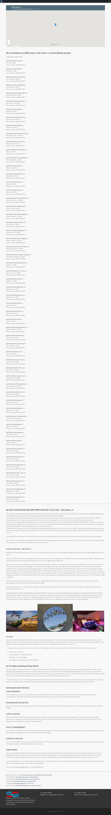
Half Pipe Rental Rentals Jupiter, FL (17, 263)
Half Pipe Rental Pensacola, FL (15, 497)
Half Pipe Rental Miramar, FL (14, 125)
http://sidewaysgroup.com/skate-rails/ (24, 781)
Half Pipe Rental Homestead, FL (16, 77)
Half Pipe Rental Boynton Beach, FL (17, 238)
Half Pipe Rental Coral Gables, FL (16, 85)
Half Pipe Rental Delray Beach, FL (16, 230)
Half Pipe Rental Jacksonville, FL (16, 465)
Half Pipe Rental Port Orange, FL (16, 343)
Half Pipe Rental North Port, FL (15, 392)
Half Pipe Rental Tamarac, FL (15, 190)
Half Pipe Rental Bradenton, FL (15, 408)
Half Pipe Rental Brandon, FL (15, 424)
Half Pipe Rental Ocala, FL (14, 319)
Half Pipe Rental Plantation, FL (15, 174)
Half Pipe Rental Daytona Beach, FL (17, 327)
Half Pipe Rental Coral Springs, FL (16, 206)
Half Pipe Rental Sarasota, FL (15, 400)
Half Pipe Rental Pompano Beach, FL (17, 198)
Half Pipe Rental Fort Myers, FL (15, 368)
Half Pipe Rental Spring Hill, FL (15, 457)
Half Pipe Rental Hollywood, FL (15, 141)
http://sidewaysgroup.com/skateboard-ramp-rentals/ (36, 775)
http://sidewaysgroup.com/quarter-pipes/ (27, 779)
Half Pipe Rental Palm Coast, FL (15, 473)
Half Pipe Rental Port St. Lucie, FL (16, 271)
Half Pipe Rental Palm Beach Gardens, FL (18, 255)
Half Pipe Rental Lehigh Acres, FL (16, 376)
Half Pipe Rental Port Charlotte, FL (16, 384)
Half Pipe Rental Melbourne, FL (15, 295)
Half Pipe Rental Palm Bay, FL (15, 335)
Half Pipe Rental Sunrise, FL (14, 182)
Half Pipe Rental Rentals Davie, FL (16, 149)
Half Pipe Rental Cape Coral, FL (15, 360)
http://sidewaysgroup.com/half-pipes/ (27, 777)
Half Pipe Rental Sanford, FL (14, 303)
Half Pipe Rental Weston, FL (14, 166)
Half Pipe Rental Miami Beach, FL (16, 101)
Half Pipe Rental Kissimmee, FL (15, 287)
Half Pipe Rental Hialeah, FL (14, 109)
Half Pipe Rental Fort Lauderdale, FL (17, 158)
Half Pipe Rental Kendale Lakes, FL (16, 93)
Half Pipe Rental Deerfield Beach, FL (17, 214)
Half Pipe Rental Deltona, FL (14, 311)
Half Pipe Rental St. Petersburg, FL (16, 416)
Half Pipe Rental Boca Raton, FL (16, 222)
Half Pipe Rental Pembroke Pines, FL (17, 133)
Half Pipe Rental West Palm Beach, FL (17, 246)
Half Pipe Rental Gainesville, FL (15, 481)
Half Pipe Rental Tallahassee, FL (15, 489)
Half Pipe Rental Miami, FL (14, 61)
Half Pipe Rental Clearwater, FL (15, 448)
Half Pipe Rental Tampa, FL (14, 352)
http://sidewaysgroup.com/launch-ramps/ (28, 785)
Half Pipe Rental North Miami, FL (16, 117)
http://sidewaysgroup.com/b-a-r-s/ (23, 783)
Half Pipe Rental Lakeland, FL (15, 432)
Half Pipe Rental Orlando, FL (14, 279)
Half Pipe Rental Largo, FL (14, 440)
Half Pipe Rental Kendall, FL (14, 69)
